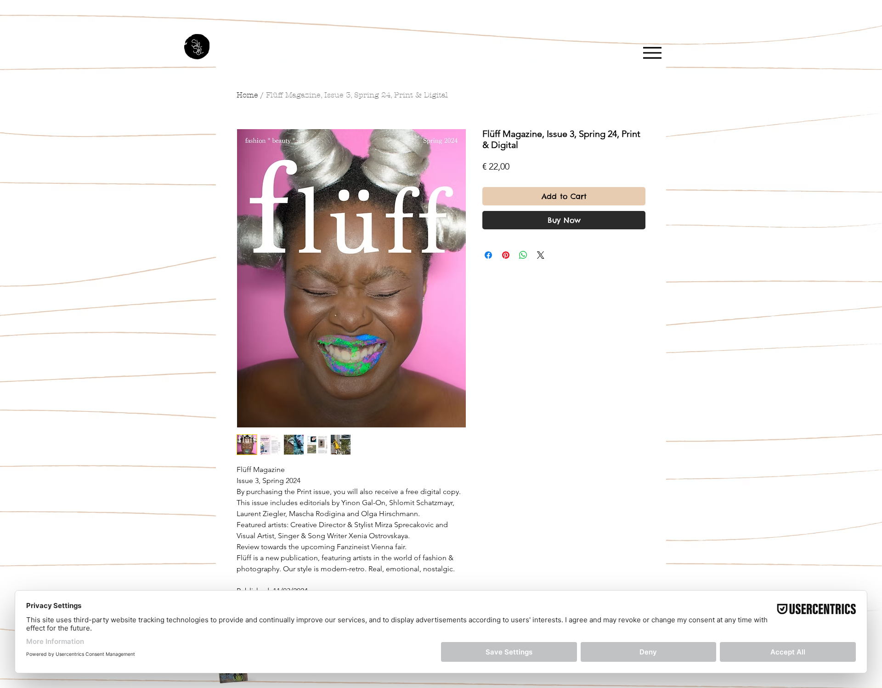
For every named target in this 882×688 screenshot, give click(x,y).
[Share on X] (540, 255)
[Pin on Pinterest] (505, 255)
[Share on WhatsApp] (523, 255)
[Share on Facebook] (488, 255)
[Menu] (652, 53)
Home (247, 95)
